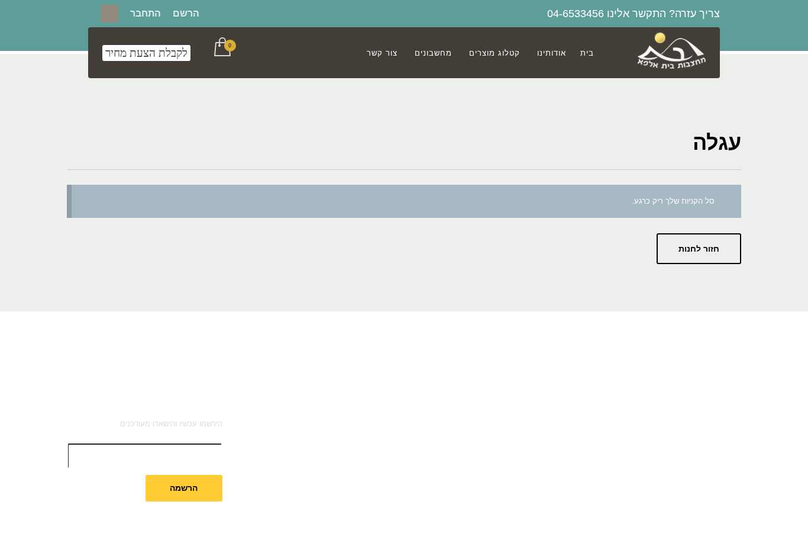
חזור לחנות (698, 248)
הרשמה (184, 488)
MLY (345, 531)
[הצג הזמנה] (221, 47)
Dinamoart (283, 531)
